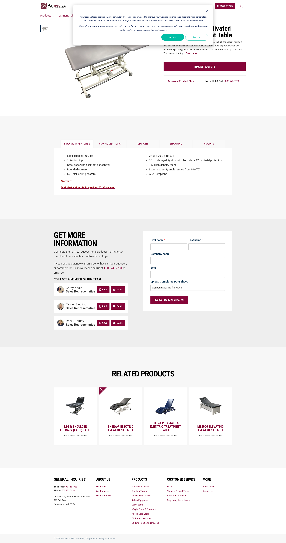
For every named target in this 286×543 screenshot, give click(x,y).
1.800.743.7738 (231, 81)
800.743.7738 (70, 486)
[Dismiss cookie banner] (207, 11)
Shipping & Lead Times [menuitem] (178, 491)
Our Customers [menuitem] (103, 495)
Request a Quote (204, 66)
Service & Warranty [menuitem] (176, 495)
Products (45, 15)
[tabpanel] (143, 171)
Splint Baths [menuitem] (137, 504)
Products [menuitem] (139, 480)
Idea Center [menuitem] (208, 486)
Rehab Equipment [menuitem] (140, 500)
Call (104, 289)
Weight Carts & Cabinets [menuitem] (144, 509)
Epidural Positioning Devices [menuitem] (145, 523)
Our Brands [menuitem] (101, 486)
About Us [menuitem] (103, 480)
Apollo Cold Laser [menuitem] (140, 513)
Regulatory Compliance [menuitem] (178, 500)
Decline (196, 37)
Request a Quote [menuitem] (225, 6)
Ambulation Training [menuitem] (141, 495)
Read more (191, 53)
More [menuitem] (207, 480)
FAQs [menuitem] (169, 486)
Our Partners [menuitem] (102, 491)
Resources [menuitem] (208, 491)
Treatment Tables (66, 15)
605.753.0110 (68, 490)
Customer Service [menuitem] (181, 480)
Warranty (66, 181)
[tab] (77, 144)
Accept (172, 37)
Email (119, 289)
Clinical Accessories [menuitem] (141, 518)
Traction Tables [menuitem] (139, 491)
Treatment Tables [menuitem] (140, 486)
